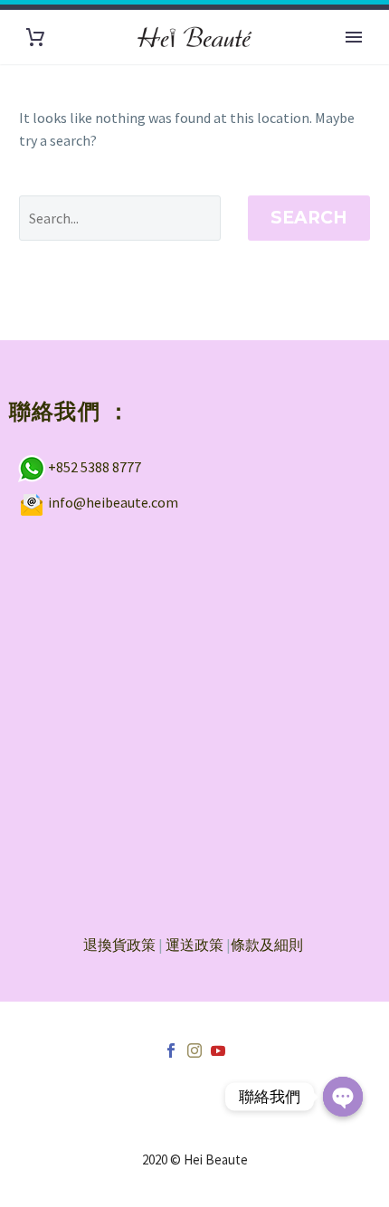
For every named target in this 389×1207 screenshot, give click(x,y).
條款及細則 (267, 945)
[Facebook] (171, 1050)
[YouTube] (218, 1050)
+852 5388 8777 (94, 466)
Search (308, 217)
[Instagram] (194, 1050)
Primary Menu (353, 37)
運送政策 (194, 945)
